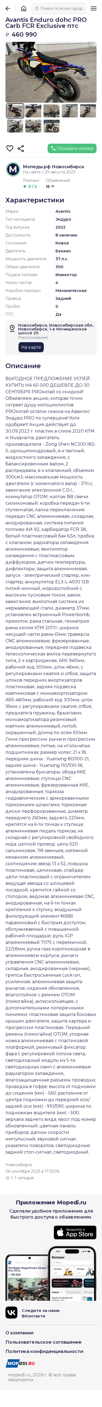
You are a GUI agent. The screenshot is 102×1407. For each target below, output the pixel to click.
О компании (19, 1333)
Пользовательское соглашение (43, 1342)
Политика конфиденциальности (44, 1351)
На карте (31, 347)
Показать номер (75, 148)
